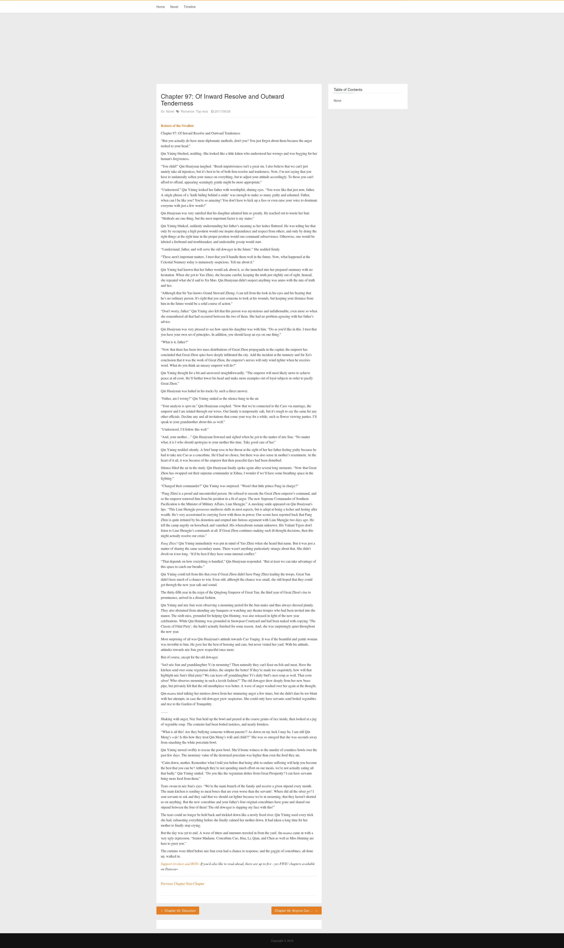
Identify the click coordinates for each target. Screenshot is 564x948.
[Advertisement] (282, 48)
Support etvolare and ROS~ (180, 863)
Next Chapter (195, 883)
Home (160, 6)
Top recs (202, 111)
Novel (174, 6)
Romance (187, 111)
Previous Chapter (173, 883)
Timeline (190, 6)
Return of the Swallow (177, 125)
